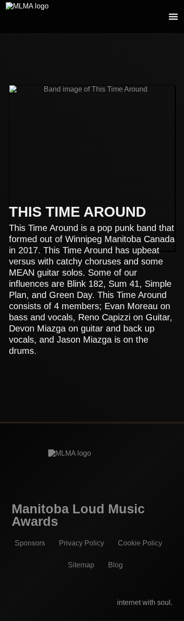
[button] (173, 16)
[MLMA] (34, 16)
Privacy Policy (81, 543)
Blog (115, 565)
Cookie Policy (140, 543)
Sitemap (81, 565)
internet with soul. (144, 602)
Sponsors (30, 543)
